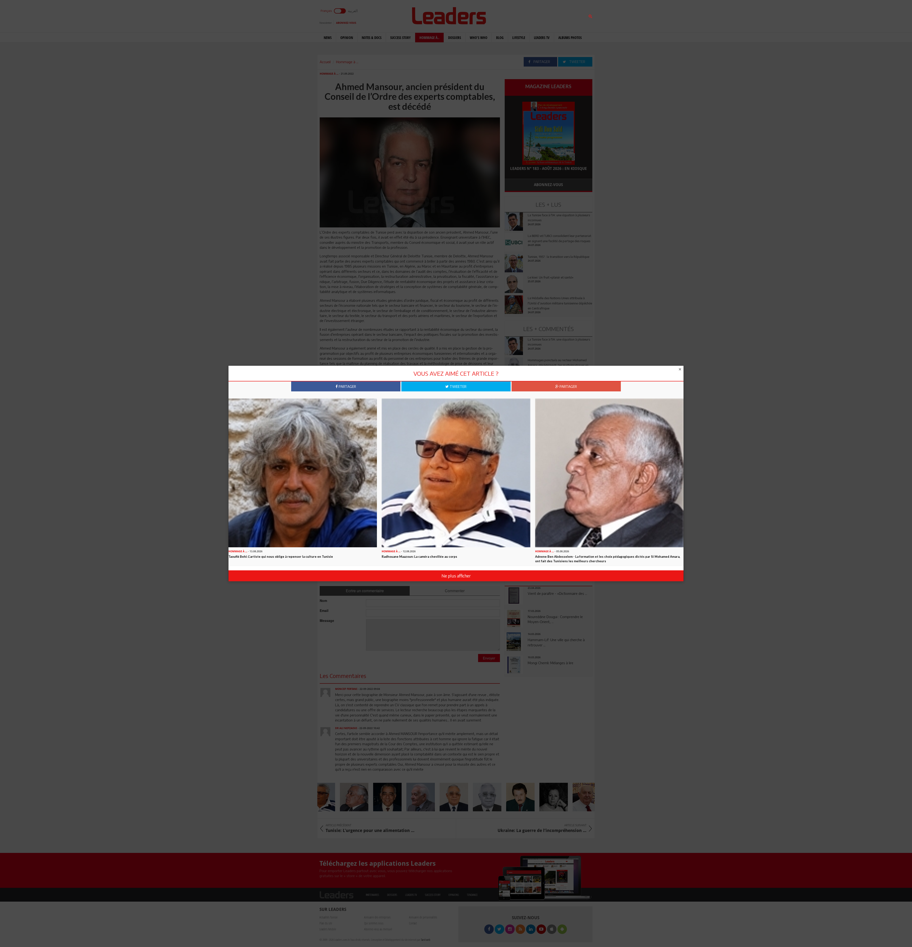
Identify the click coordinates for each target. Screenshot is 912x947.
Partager (347, 386)
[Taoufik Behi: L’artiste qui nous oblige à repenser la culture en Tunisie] (302, 472)
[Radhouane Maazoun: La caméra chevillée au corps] (456, 472)
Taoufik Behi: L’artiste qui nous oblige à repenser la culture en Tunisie (280, 556)
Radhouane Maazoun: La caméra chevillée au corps (419, 556)
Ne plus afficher (456, 575)
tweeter (457, 386)
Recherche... (516, 15)
